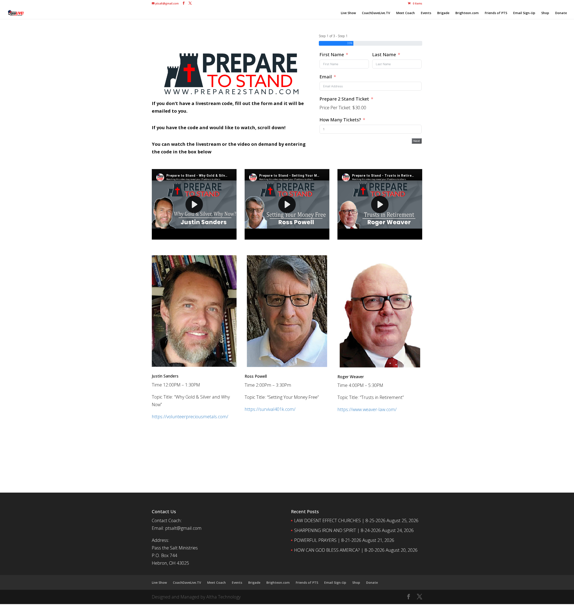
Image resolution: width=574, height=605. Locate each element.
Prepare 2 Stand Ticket (344, 99)
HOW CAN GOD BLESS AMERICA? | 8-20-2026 (339, 550)
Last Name (384, 54)
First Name (332, 54)
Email (326, 77)
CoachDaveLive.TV (376, 13)
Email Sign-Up (524, 13)
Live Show (348, 13)
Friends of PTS (496, 13)
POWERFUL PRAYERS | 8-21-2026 (327, 540)
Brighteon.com (467, 13)
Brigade (443, 13)
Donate (561, 13)
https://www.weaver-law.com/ (367, 409)
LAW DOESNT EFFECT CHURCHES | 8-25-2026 (339, 520)
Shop (545, 13)
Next (416, 141)
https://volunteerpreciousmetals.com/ (190, 417)
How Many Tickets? (341, 120)
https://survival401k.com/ (270, 409)
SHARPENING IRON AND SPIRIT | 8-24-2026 (337, 530)
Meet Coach (405, 13)
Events (426, 13)
